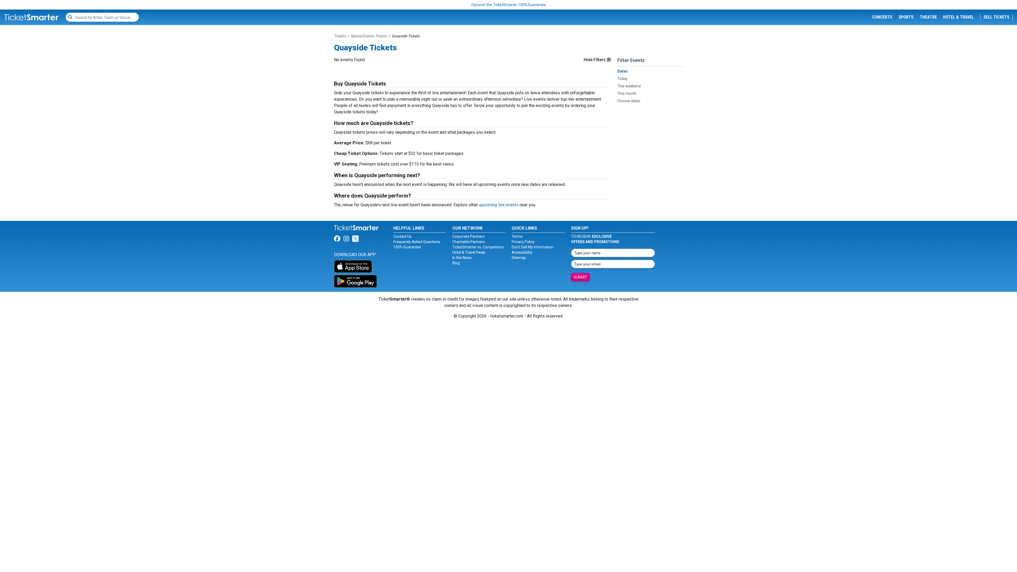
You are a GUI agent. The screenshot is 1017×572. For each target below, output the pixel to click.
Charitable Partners (468, 242)
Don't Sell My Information (533, 247)
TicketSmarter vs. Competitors (478, 247)
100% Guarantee (407, 247)
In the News (462, 258)
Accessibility (522, 252)
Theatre (928, 17)
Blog (456, 263)
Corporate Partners (468, 236)
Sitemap (519, 258)
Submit (580, 277)
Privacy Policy (523, 242)
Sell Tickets (996, 17)
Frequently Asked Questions (416, 242)
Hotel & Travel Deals (468, 252)
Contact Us (402, 236)
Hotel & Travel (958, 17)
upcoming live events (499, 204)
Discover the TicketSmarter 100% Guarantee (508, 5)
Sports (906, 17)
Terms (517, 236)
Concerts (882, 17)
